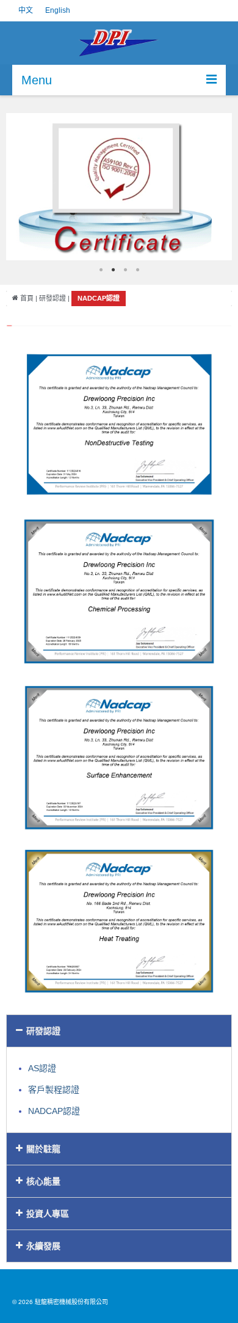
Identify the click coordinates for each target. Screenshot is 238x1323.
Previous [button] (24, 186)
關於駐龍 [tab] (43, 1149)
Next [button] (213, 186)
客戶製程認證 (53, 1089)
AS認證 (42, 1068)
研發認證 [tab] (43, 1031)
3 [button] (125, 269)
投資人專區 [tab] (47, 1214)
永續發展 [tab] (43, 1246)
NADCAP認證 (54, 1111)
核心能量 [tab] (43, 1181)
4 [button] (137, 269)
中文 (25, 10)
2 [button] (113, 269)
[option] (119, 186)
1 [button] (101, 269)
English (57, 10)
